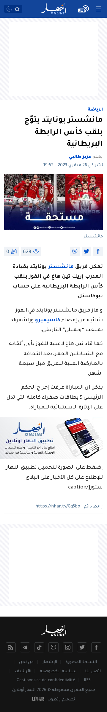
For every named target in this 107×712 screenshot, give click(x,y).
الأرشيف (23, 671)
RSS (87, 680)
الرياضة (95, 110)
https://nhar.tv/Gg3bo (57, 507)
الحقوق (77, 690)
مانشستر (61, 267)
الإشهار (49, 662)
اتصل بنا (93, 671)
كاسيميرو (47, 320)
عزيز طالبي (80, 157)
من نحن (26, 662)
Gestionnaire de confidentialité (46, 680)
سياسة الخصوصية (58, 671)
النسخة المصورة (81, 662)
